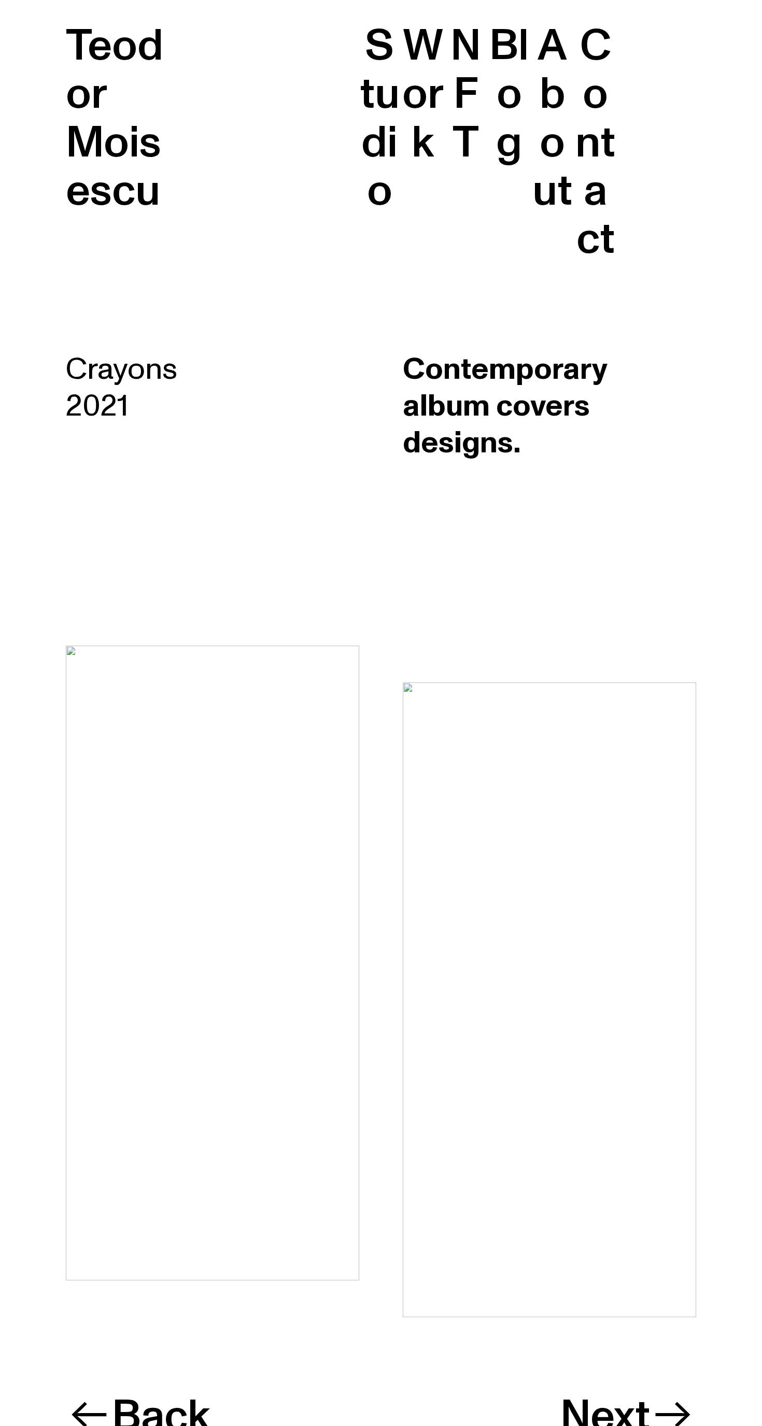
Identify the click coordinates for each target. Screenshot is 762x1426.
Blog (509, 94)
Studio (380, 118)
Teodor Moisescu (114, 118)
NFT (465, 94)
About (552, 118)
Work (423, 94)
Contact (595, 142)
